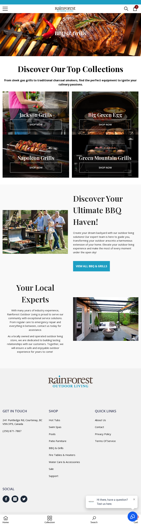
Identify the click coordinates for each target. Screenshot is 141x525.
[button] (126, 8)
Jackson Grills (36, 114)
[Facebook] (6, 499)
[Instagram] (15, 499)
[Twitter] (23, 499)
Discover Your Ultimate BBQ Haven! (98, 210)
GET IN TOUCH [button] (15, 411)
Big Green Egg (105, 114)
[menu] (5, 8)
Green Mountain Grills (105, 157)
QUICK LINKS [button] (105, 411)
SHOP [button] (53, 411)
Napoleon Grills (36, 157)
